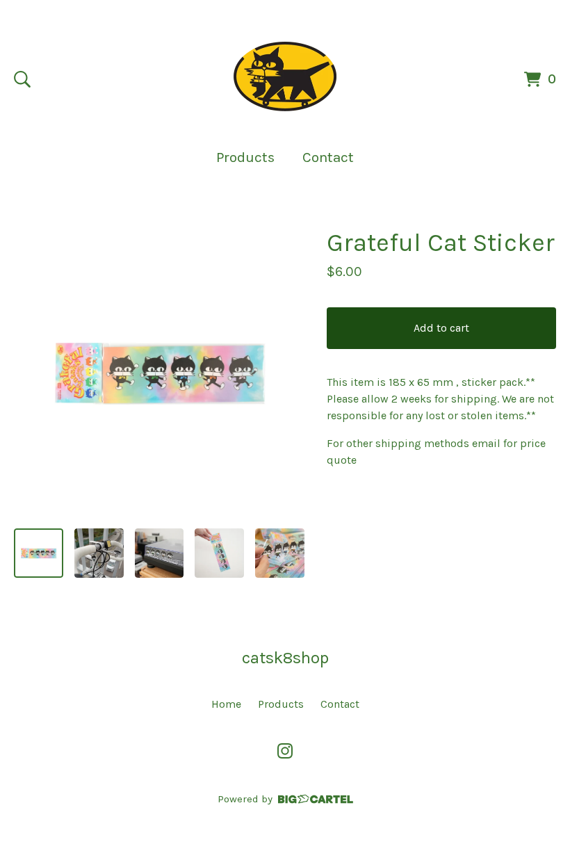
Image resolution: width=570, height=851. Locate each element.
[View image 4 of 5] (219, 553)
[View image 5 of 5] (279, 553)
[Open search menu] (22, 79)
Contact (328, 157)
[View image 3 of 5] (159, 553)
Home (226, 704)
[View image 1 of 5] (38, 553)
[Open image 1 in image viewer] (159, 372)
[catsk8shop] (285, 76)
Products (245, 157)
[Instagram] (285, 750)
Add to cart (441, 327)
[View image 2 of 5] (99, 553)
